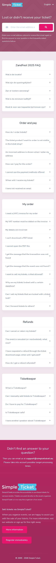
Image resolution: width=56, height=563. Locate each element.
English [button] (47, 4)
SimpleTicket (34, 558)
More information (14, 529)
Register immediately (17, 540)
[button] (28, 75)
